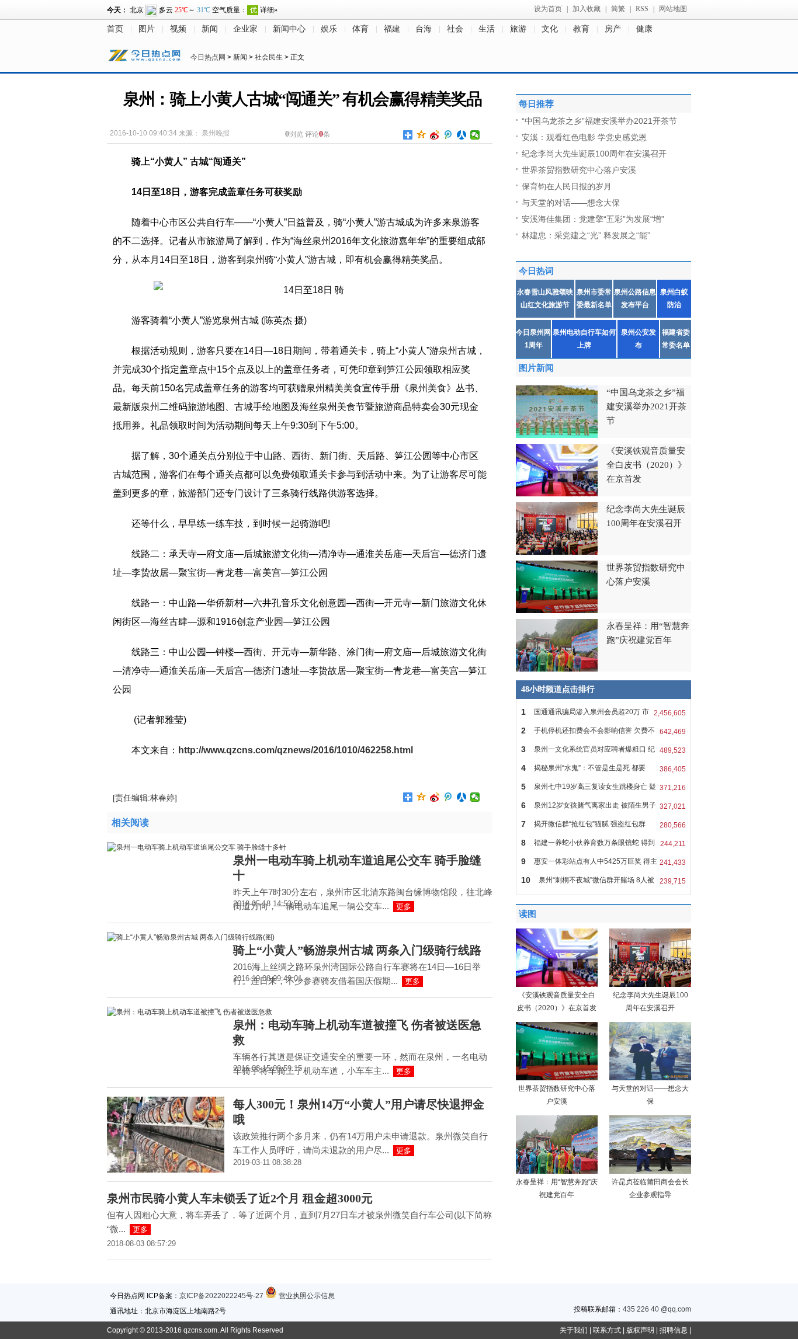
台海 (423, 29)
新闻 (210, 29)
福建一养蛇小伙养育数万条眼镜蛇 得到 (603, 843)
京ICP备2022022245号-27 (221, 1296)
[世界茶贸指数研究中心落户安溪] (557, 1078)
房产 (613, 29)
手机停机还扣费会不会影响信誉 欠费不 (603, 731)
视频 (178, 29)
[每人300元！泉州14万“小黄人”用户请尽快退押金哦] (165, 1170)
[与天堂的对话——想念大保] (650, 1078)
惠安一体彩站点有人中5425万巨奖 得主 (603, 862)
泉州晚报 (216, 133)
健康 (644, 29)
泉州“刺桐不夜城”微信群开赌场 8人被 (603, 880)
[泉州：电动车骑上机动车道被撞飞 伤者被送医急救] (189, 1012)
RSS (642, 9)
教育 (581, 29)
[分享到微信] (475, 135)
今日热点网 (207, 57)
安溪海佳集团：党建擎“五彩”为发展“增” (593, 219)
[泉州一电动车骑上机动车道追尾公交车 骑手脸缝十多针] (196, 847)
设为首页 (548, 9)
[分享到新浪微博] (435, 135)
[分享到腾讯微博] (448, 135)
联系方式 (607, 1330)
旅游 (518, 29)
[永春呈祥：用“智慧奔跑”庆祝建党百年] (557, 1171)
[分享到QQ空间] (421, 135)
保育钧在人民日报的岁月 (567, 186)
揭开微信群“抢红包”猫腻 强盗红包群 (603, 824)
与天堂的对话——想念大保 (571, 202)
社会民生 (269, 57)
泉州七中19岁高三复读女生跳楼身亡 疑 (603, 787)
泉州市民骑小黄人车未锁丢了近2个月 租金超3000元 (240, 1198)
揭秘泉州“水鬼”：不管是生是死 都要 (603, 768)
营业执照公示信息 (306, 1296)
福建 (392, 29)
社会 (455, 29)
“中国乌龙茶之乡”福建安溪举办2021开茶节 (599, 121)
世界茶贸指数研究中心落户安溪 (579, 170)
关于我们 (574, 1330)
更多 (403, 906)
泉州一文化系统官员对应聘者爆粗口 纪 (603, 749)
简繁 (618, 9)
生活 (486, 29)
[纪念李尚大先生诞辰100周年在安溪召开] (650, 984)
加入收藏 (587, 9)
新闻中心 (289, 29)
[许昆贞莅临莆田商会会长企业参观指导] (650, 1171)
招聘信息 (674, 1330)
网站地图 (673, 9)
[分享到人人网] (462, 135)
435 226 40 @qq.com (657, 1309)
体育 (360, 29)
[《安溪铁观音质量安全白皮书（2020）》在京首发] (557, 984)
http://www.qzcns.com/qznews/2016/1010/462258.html (295, 750)
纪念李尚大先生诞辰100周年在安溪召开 (594, 153)
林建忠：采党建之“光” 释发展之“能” (586, 235)
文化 (550, 29)
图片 (146, 29)
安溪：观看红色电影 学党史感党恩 (584, 137)
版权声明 (640, 1330)
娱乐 (329, 29)
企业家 (245, 29)
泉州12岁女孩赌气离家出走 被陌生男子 (603, 806)
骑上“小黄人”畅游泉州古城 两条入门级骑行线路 (357, 950)
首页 (115, 29)
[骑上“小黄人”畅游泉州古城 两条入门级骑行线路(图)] (191, 937)
